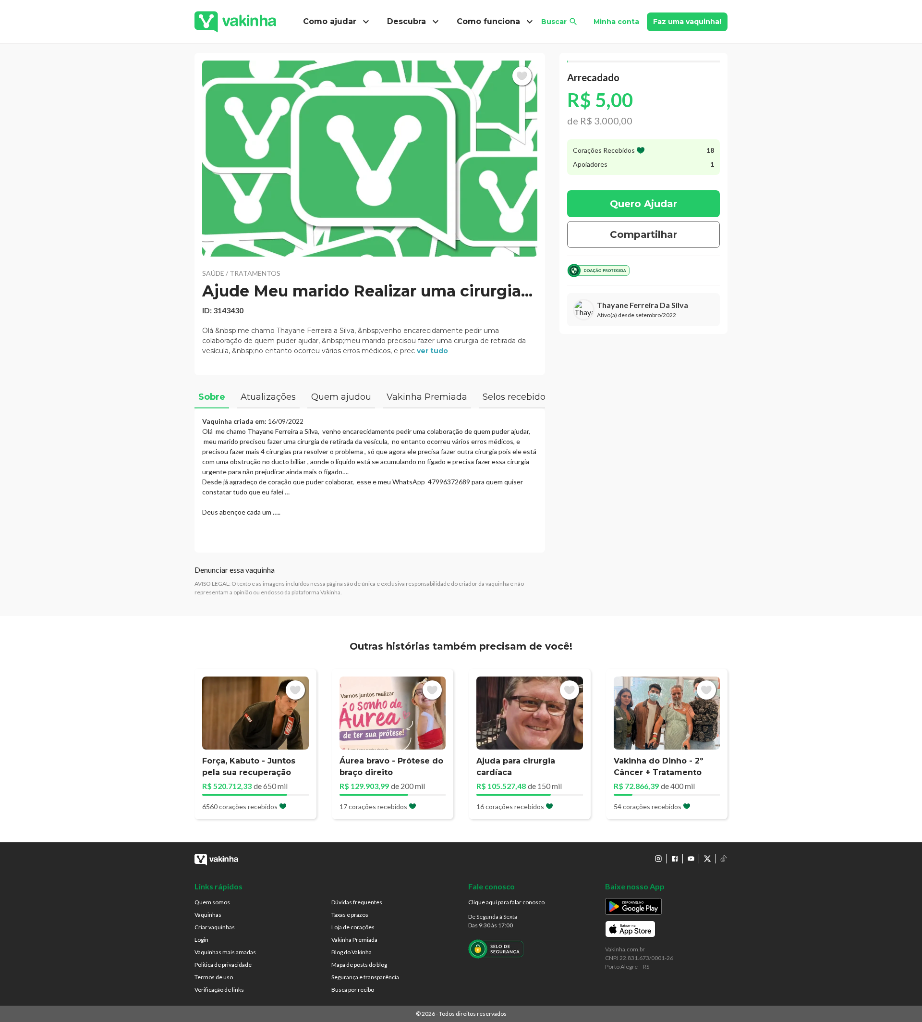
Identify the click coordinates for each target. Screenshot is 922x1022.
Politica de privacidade (223, 964)
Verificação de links (219, 989)
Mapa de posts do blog (359, 964)
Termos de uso (213, 977)
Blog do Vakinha (351, 952)
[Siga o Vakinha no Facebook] (675, 858)
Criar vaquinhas (214, 927)
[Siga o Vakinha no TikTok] (724, 858)
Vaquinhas (207, 914)
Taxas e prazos (349, 914)
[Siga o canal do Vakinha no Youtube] (691, 858)
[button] (369, 159)
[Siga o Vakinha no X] (707, 858)
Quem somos (212, 902)
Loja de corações (353, 927)
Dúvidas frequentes (356, 902)
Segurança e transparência (365, 977)
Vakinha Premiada (354, 939)
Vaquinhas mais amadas (225, 952)
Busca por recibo (352, 989)
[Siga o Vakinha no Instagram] (658, 858)
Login (201, 939)
